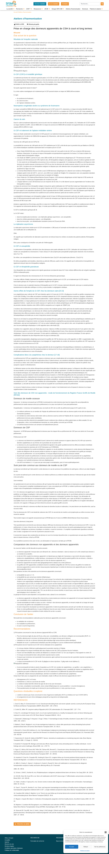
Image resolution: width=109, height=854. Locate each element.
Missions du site (9, 844)
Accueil (15, 12)
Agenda (7, 842)
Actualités (7, 840)
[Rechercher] (102, 3)
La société (9, 9)
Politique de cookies (85, 850)
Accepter (71, 846)
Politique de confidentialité (12, 850)
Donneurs (85, 9)
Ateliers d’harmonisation (73, 9)
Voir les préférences (99, 846)
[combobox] (89, 3)
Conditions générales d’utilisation (14, 848)
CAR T (28, 9)
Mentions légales (9, 846)
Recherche (19, 9)
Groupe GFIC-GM (57, 9)
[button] (105, 832)
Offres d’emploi (9, 838)
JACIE (46, 9)
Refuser (86, 846)
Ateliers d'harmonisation (24, 12)
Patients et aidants (95, 9)
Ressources (37, 9)
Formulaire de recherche (37, 841)
